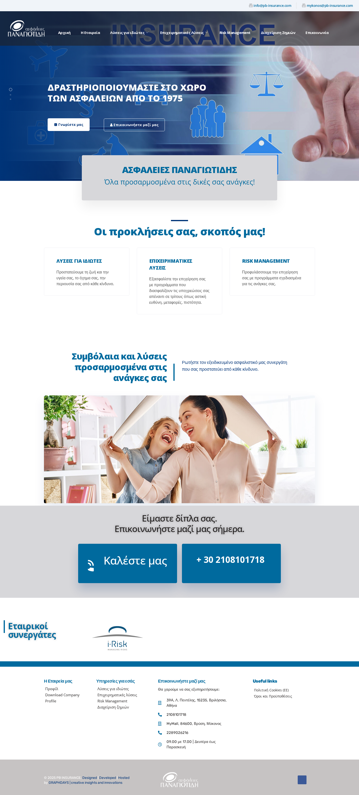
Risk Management (235, 32)
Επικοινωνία (317, 32)
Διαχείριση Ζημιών (278, 32)
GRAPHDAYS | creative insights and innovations (85, 783)
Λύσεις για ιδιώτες (127, 32)
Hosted (123, 778)
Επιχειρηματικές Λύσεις (182, 32)
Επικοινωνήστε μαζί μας (135, 124)
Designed (89, 778)
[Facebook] (302, 779)
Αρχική (64, 32)
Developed (107, 778)
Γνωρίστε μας (68, 124)
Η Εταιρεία (90, 32)
